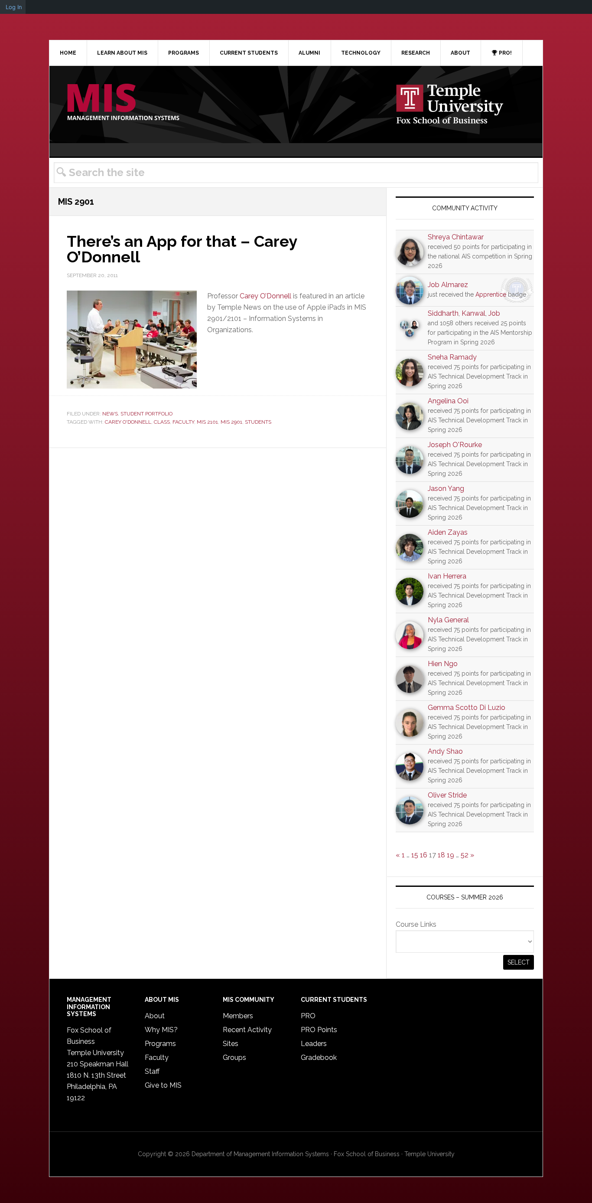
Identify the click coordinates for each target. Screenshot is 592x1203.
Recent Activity (247, 1030)
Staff (152, 1071)
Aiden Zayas (448, 532)
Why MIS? (161, 1030)
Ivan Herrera (447, 576)
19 (450, 855)
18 (441, 855)
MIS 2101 (207, 422)
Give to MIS (163, 1085)
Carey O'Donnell (128, 422)
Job (494, 313)
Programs (160, 1044)
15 (414, 855)
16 (423, 855)
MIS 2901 (231, 422)
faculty (183, 422)
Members (238, 1016)
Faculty (157, 1057)
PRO (308, 1016)
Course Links (416, 924)
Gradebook (319, 1057)
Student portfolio (146, 414)
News (110, 414)
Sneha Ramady (452, 357)
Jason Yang (446, 488)
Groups (234, 1057)
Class (162, 422)
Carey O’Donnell (265, 296)
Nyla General (448, 620)
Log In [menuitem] (14, 6)
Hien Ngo (443, 664)
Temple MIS (123, 102)
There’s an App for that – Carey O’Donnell (182, 249)
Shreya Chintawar (456, 237)
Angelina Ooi (448, 401)
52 (464, 855)
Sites (230, 1044)
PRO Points (319, 1030)
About (155, 1016)
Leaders (314, 1044)
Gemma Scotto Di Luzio (466, 707)
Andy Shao (445, 751)
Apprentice (490, 294)
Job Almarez (448, 285)
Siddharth (443, 313)
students (258, 422)
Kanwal (473, 313)
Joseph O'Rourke (455, 445)
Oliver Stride (447, 795)
